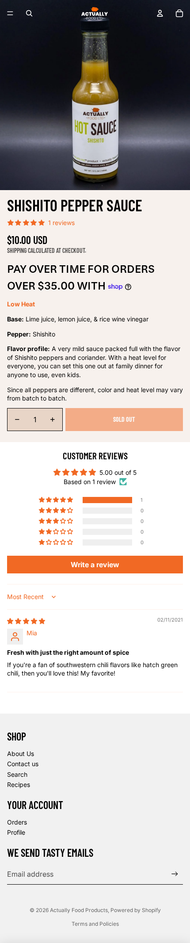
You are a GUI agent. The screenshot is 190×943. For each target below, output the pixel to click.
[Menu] (10, 13)
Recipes (18, 784)
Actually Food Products (79, 910)
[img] (26, 621)
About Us (20, 753)
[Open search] (29, 13)
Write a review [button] (95, 564)
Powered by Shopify (135, 910)
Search (17, 774)
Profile (16, 832)
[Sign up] (175, 874)
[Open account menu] (160, 13)
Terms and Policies (95, 923)
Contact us (22, 763)
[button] (56, 500)
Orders (17, 822)
